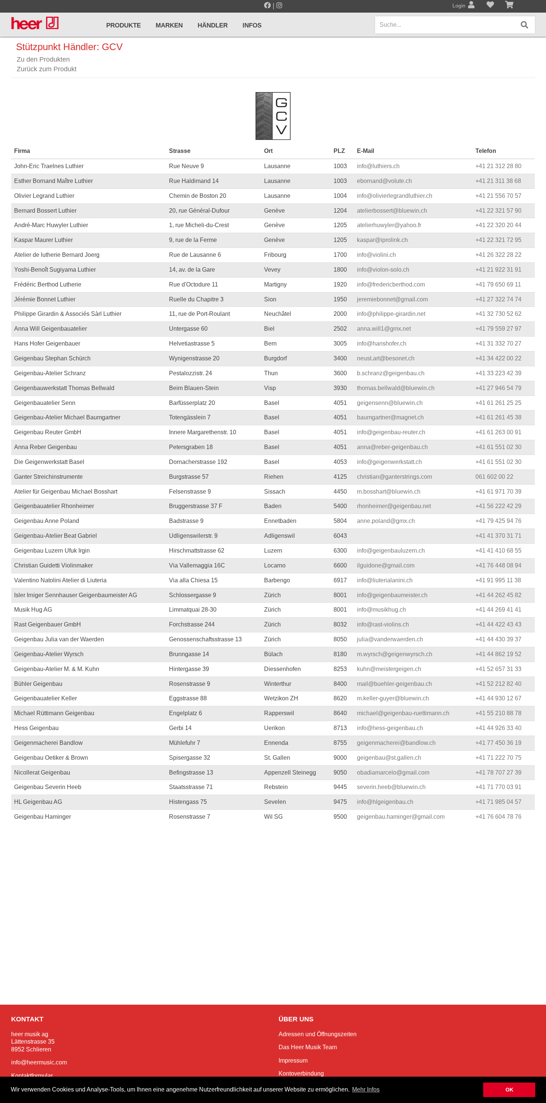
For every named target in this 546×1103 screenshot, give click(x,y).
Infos (252, 25)
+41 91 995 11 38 (498, 580)
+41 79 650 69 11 (498, 284)
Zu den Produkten (43, 59)
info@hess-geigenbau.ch (390, 728)
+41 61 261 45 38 (498, 417)
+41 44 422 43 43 (498, 624)
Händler (213, 25)
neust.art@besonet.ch (386, 358)
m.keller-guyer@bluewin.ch (393, 698)
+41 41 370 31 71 (498, 536)
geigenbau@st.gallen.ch (389, 758)
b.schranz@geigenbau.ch (391, 373)
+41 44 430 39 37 (498, 639)
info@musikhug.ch (381, 609)
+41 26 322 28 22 (498, 255)
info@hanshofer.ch (381, 343)
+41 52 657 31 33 (498, 669)
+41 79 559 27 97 (498, 328)
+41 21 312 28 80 (498, 166)
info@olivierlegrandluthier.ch (394, 196)
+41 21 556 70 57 (498, 196)
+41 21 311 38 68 (498, 181)
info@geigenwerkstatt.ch (389, 462)
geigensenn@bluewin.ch (390, 403)
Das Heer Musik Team (308, 1047)
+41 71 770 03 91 (498, 787)
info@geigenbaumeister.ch (392, 595)
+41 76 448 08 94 (498, 565)
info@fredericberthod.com (391, 284)
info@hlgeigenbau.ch (385, 802)
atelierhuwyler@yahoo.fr (389, 225)
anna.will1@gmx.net (384, 328)
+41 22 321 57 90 (498, 210)
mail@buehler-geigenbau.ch (394, 684)
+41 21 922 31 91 (498, 269)
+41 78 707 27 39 (498, 772)
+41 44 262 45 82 (498, 595)
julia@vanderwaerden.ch (390, 639)
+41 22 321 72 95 (498, 240)
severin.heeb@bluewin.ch (391, 787)
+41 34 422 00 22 (498, 358)
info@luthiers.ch (378, 166)
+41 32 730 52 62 (498, 314)
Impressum (293, 1060)
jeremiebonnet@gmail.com (392, 299)
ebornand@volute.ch (384, 181)
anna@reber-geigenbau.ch (392, 447)
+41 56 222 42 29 (498, 506)
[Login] (471, 6)
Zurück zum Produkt (47, 69)
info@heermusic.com (39, 1062)
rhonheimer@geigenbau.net (394, 506)
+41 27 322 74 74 (498, 299)
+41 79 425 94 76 (498, 521)
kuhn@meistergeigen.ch (389, 669)
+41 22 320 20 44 (498, 225)
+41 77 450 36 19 (498, 743)
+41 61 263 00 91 (498, 432)
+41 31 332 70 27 (498, 343)
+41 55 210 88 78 (498, 713)
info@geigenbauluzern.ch (391, 550)
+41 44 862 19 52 (498, 654)
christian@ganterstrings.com (394, 477)
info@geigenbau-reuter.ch (391, 432)
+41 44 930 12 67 (498, 698)
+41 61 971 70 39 (498, 491)
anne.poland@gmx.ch (386, 521)
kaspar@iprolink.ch (382, 240)
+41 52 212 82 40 (498, 684)
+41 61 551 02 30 (498, 447)
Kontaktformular (32, 1076)
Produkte (123, 25)
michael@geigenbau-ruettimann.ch (403, 713)
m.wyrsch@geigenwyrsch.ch (394, 654)
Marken (169, 25)
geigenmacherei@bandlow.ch (396, 743)
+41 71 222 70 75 (498, 758)
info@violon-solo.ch (383, 269)
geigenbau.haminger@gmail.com (401, 817)
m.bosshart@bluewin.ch (388, 491)
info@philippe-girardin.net (391, 314)
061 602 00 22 (494, 477)
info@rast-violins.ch (383, 624)
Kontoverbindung (301, 1073)
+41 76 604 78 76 (498, 817)
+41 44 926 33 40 (498, 728)
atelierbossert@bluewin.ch (392, 210)
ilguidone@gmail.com (386, 565)
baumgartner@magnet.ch (390, 417)
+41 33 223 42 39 (498, 373)
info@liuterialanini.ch (385, 580)
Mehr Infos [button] (366, 1089)
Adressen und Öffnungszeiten (318, 1034)
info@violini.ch (376, 255)
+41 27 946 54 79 (498, 388)
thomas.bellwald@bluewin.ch (396, 388)
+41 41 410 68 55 (498, 550)
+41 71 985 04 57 (498, 802)
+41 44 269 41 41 (498, 609)
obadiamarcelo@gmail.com (393, 772)
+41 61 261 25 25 (498, 403)
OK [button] (509, 1090)
